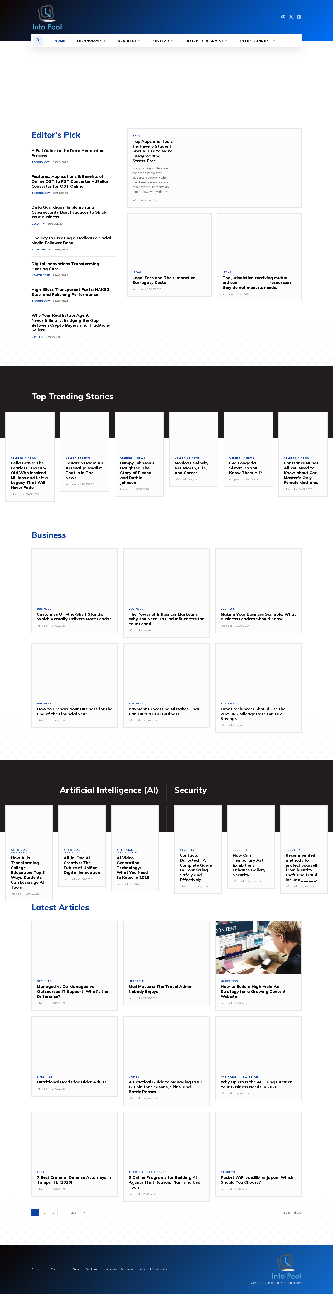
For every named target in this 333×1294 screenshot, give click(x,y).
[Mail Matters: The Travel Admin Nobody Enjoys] (166, 947)
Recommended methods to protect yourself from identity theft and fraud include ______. (302, 867)
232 (73, 1213)
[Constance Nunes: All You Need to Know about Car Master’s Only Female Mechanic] (303, 431)
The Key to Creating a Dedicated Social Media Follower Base (71, 240)
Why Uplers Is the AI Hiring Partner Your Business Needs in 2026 (256, 1084)
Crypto (37, 336)
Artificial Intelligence (21, 851)
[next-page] (84, 1212)
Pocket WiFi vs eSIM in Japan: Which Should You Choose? (257, 1180)
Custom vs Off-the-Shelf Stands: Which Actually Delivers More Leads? (74, 616)
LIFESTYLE (136, 981)
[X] (291, 17)
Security (38, 223)
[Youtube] (299, 17)
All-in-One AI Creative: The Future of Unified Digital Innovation (82, 865)
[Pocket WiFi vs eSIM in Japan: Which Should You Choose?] (258, 1138)
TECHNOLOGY (40, 162)
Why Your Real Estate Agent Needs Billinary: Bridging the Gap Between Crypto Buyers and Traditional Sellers (71, 323)
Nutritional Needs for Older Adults (71, 1082)
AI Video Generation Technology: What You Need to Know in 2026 (133, 867)
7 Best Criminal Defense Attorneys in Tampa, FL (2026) (74, 1180)
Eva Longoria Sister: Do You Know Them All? (245, 467)
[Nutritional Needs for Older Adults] (74, 1043)
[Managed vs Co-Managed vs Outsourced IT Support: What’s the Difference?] (74, 947)
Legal (137, 272)
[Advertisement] (166, 81)
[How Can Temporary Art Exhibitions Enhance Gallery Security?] (251, 824)
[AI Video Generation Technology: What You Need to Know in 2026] (135, 824)
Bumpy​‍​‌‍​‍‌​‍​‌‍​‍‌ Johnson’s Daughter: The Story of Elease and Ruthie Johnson (137, 472)
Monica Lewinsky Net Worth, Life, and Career (191, 467)
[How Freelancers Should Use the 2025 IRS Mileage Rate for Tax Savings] (258, 670)
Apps (136, 136)
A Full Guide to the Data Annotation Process (68, 153)
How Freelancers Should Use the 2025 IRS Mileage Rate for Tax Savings (253, 713)
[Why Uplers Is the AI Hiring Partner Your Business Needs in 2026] (258, 1043)
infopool (138, 200)
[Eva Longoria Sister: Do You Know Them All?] (248, 431)
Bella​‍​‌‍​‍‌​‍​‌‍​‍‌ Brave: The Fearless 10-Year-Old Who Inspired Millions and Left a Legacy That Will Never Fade (29, 475)
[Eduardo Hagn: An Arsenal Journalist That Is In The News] (84, 431)
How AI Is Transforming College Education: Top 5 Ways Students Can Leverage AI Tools (28, 872)
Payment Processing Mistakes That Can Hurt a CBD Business (164, 711)
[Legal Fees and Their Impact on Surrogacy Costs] (169, 239)
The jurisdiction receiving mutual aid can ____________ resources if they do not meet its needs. (257, 282)
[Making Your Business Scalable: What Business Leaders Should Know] (258, 575)
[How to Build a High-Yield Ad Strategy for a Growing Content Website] (258, 947)
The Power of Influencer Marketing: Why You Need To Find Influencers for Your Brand (166, 618)
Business (44, 609)
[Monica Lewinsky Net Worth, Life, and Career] (194, 431)
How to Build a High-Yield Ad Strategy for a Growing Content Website (253, 991)
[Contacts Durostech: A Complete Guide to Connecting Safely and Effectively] (198, 824)
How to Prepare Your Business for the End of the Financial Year (74, 711)
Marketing (229, 981)
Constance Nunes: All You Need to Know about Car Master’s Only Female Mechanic (301, 472)
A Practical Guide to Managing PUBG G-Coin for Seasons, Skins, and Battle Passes (166, 1086)
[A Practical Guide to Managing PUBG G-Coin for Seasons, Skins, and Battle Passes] (166, 1043)
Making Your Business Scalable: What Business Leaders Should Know (258, 616)
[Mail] (283, 17)
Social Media (40, 249)
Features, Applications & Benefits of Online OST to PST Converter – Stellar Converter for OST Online (70, 181)
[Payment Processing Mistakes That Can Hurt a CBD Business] (166, 670)
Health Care (40, 275)
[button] (38, 41)
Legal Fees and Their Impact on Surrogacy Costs (164, 280)
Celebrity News (23, 458)
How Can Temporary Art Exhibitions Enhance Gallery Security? (249, 865)
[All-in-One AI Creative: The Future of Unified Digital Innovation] (82, 824)
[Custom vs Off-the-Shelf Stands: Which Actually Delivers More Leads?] (74, 575)
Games (134, 1076)
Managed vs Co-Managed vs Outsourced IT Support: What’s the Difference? (72, 991)
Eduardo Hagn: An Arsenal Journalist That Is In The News (84, 470)
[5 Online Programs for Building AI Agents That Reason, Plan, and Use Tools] (166, 1138)
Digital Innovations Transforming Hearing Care (65, 266)
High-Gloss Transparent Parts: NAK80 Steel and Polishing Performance (70, 292)
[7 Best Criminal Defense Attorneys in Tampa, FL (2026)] (74, 1138)
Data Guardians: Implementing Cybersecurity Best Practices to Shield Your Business (69, 212)
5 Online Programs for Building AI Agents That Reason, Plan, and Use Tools (164, 1182)
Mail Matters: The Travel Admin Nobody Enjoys (161, 989)
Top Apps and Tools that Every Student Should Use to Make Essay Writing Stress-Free (153, 151)
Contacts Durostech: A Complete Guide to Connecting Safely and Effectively (196, 867)
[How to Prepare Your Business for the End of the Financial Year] (74, 670)
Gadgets (228, 1172)
